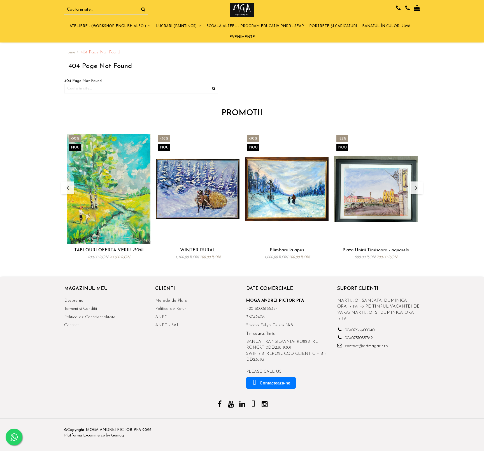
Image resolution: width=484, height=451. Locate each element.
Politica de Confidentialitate (89, 317)
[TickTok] (253, 405)
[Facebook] (220, 405)
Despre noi (74, 301)
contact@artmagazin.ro (365, 346)
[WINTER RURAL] (197, 189)
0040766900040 (358, 330)
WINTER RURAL (197, 250)
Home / (72, 52)
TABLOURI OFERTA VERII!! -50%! (108, 250)
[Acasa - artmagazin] (242, 10)
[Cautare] (143, 10)
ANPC (161, 317)
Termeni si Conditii (80, 309)
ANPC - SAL (167, 325)
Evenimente (242, 37)
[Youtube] (231, 405)
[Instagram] (264, 405)
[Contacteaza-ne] (398, 8)
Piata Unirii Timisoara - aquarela (376, 250)
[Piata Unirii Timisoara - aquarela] (376, 189)
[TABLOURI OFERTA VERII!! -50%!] (108, 189)
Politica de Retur (170, 309)
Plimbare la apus (287, 250)
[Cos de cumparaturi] (417, 8)
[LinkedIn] (242, 405)
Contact (71, 325)
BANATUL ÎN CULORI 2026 (386, 26)
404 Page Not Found (100, 52)
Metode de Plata (171, 301)
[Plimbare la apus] (287, 189)
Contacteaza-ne (275, 383)
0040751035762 (358, 338)
